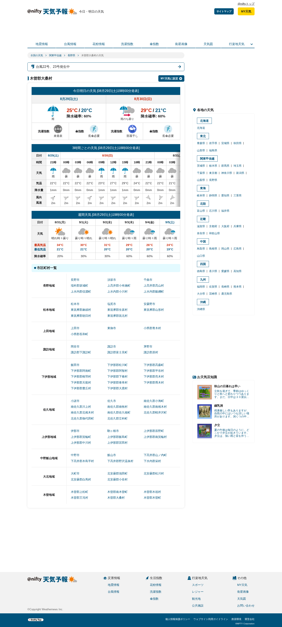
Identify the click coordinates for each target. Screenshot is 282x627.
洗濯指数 (127, 44)
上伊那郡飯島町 (117, 436)
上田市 (75, 328)
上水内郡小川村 (117, 291)
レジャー (198, 591)
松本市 (75, 304)
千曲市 (148, 279)
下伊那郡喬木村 (154, 382)
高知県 (237, 271)
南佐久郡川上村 (81, 406)
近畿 (203, 219)
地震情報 (42, 44)
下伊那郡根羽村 (81, 376)
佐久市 (111, 400)
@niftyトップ (246, 3)
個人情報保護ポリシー (177, 619)
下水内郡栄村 (152, 461)
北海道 (204, 120)
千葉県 (201, 172)
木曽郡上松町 (79, 491)
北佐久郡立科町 (117, 418)
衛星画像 (181, 44)
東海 (203, 188)
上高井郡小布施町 (118, 285)
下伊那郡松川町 (117, 365)
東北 (203, 136)
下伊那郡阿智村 (117, 370)
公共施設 (198, 605)
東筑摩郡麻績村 (81, 309)
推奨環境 (236, 619)
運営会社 (250, 619)
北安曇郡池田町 (117, 473)
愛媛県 (225, 271)
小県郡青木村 (152, 328)
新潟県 (240, 172)
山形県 (201, 150)
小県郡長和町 (79, 334)
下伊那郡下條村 (117, 376)
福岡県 (201, 286)
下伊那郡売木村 (154, 376)
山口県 (201, 255)
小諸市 (75, 400)
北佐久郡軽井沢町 (155, 412)
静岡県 (213, 195)
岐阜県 (201, 195)
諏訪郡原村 (151, 352)
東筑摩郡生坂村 (117, 309)
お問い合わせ (246, 605)
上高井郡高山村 (154, 285)
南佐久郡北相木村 (82, 412)
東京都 (213, 172)
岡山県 (225, 248)
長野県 (71, 55)
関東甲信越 (55, 55)
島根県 (213, 248)
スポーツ (198, 584)
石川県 (213, 210)
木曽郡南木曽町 (117, 491)
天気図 (208, 44)
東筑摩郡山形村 (154, 309)
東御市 (111, 328)
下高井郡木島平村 (82, 461)
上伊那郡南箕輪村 (155, 436)
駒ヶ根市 (113, 430)
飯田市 (75, 365)
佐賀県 (213, 286)
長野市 (75, 279)
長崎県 (225, 286)
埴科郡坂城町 (79, 285)
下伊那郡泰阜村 (117, 382)
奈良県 (201, 233)
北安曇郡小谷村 (117, 479)
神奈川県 (226, 172)
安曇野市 (149, 304)
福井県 (225, 210)
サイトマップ (224, 11)
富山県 (201, 210)
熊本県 (237, 286)
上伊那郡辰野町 (154, 430)
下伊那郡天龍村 (81, 382)
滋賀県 (201, 226)
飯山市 (111, 455)
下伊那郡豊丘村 (81, 388)
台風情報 (70, 44)
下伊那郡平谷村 (154, 370)
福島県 (213, 150)
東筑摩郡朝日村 (81, 315)
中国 (203, 241)
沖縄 (203, 302)
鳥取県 (201, 248)
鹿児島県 (226, 293)
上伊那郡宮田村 (117, 442)
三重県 (237, 195)
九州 (203, 279)
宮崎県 (213, 293)
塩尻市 (111, 304)
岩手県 (213, 143)
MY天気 (246, 11)
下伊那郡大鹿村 (117, 388)
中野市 (75, 455)
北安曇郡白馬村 (81, 479)
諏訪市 (111, 346)
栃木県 (213, 165)
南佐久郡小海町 (154, 400)
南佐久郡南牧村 (117, 406)
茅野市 (148, 346)
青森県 (201, 143)
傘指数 (154, 44)
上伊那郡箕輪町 (81, 436)
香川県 (213, 271)
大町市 (75, 473)
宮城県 (225, 143)
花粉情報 (98, 44)
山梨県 (201, 180)
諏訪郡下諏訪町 (81, 352)
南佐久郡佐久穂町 (118, 412)
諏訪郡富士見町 (117, 352)
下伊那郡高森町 (154, 365)
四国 (203, 264)
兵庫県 (237, 226)
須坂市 (111, 279)
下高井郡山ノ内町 (155, 455)
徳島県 (201, 271)
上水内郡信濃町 (81, 291)
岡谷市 (75, 346)
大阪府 (225, 226)
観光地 (196, 598)
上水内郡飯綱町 (154, 291)
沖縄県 (201, 309)
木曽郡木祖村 (152, 491)
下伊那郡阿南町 (81, 370)
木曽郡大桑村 (116, 497)
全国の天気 (37, 55)
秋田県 (237, 143)
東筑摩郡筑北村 (117, 315)
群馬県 (225, 165)
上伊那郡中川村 (81, 442)
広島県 (237, 248)
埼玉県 (237, 165)
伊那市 (75, 430)
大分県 (201, 293)
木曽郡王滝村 (79, 497)
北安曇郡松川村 (154, 473)
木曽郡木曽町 (152, 497)
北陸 (203, 203)
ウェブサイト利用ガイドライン (210, 619)
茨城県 (201, 165)
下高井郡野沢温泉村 (120, 461)
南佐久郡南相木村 (155, 406)
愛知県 (225, 195)
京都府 (213, 226)
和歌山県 (214, 233)
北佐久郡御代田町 (82, 418)
